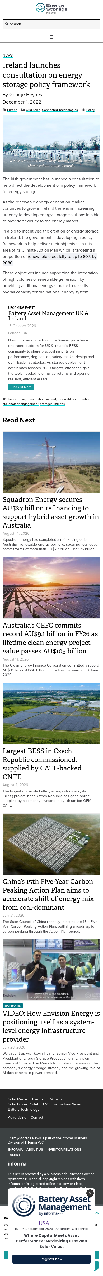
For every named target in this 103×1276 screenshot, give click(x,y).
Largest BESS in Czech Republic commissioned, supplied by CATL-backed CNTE (42, 764)
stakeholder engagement (21, 404)
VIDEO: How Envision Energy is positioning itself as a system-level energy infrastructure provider (51, 1026)
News (8, 56)
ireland (51, 399)
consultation (36, 399)
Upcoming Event (21, 308)
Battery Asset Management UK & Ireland (48, 316)
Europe (12, 110)
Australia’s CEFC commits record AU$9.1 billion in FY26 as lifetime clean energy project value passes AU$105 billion (50, 638)
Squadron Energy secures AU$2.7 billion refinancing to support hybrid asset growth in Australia (51, 513)
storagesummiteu (52, 404)
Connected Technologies (60, 110)
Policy (90, 110)
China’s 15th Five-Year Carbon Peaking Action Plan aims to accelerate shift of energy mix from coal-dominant (48, 894)
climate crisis (16, 399)
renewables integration (74, 399)
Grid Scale (33, 110)
